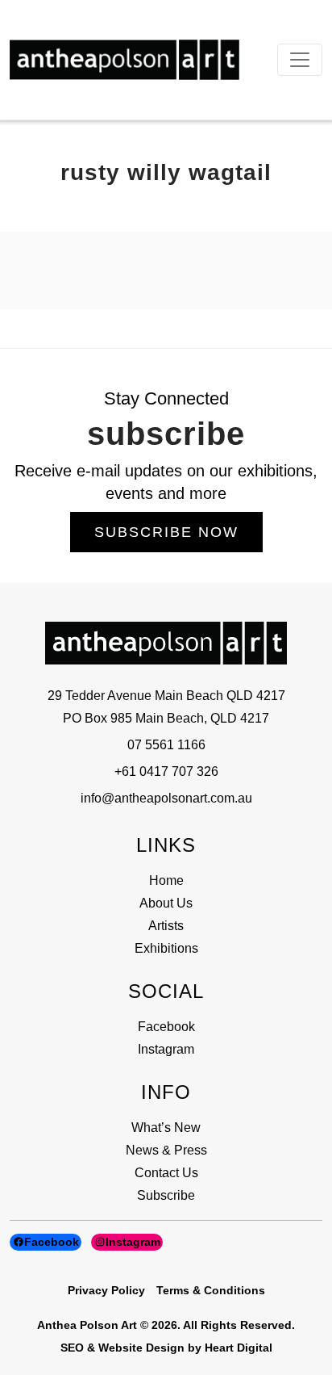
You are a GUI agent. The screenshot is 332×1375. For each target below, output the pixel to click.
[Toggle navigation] (299, 60)
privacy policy (106, 1290)
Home (166, 880)
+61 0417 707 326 (166, 771)
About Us (166, 903)
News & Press (166, 1150)
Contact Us (166, 1173)
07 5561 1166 (166, 745)
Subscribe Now (166, 532)
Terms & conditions (210, 1290)
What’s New (166, 1127)
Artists (166, 926)
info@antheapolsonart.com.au (166, 798)
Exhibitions (166, 948)
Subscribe (166, 1195)
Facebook (166, 1026)
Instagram (166, 1049)
